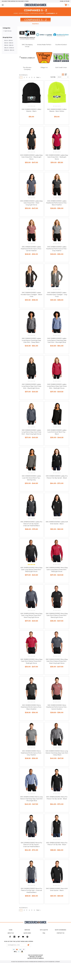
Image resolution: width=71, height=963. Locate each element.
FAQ (44, 933)
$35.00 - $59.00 (8, 43)
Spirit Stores (7, 31)
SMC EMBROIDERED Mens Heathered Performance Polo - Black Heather (31, 707)
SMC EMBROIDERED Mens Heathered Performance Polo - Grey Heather (31, 753)
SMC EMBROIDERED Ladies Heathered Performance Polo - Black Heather (56, 203)
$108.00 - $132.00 (9, 50)
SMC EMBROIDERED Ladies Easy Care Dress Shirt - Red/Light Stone (57, 157)
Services (27, 929)
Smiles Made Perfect (44, 44)
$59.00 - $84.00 (8, 45)
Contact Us (60, 933)
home (10, 929)
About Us (11, 933)
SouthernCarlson (61, 44)
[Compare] (35, 102)
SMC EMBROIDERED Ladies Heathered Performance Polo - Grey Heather (56, 248)
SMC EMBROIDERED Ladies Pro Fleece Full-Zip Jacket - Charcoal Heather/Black (31, 523)
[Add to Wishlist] (31, 102)
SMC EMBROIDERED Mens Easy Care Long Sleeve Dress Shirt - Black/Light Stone (31, 569)
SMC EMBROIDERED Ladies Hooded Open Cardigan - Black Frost (31, 294)
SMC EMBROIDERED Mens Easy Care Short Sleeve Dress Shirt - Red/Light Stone (31, 661)
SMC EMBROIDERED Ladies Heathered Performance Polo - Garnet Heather (31, 248)
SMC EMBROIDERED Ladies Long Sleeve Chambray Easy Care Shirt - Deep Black (31, 340)
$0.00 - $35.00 (8, 40)
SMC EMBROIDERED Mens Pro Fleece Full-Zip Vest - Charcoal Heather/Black (31, 890)
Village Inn (44, 67)
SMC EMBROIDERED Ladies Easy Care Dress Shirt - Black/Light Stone (31, 157)
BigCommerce (39, 961)
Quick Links (27, 933)
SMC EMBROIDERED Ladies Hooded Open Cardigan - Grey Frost (56, 294)
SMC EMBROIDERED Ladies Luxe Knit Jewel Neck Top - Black (56, 432)
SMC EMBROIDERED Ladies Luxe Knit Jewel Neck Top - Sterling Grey (31, 478)
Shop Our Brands (60, 929)
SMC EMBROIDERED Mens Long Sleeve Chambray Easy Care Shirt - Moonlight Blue (31, 798)
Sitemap (57, 961)
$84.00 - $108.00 (9, 47)
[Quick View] (27, 102)
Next (38, 77)
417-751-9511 (66, 1)
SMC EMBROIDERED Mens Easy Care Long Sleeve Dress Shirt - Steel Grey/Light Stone (31, 615)
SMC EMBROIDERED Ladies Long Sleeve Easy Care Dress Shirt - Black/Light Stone (31, 386)
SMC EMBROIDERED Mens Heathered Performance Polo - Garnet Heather (56, 707)
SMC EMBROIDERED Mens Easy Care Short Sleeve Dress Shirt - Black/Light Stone (57, 615)
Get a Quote (44, 929)
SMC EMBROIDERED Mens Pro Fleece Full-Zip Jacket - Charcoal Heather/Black (31, 844)
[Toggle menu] (8, 5)
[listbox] (63, 77)
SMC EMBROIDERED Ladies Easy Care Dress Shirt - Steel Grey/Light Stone (31, 203)
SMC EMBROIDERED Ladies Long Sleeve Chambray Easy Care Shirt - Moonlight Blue (56, 340)
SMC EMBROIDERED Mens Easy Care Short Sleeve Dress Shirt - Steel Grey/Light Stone (57, 661)
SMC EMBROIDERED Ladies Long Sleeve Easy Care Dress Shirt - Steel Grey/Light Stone (31, 432)
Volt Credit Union (61, 67)
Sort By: (53, 77)
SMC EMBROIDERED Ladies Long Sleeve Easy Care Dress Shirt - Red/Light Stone (57, 386)
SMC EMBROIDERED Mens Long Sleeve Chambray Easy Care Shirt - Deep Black (57, 753)
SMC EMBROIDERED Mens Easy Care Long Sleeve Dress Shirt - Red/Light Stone (57, 569)
